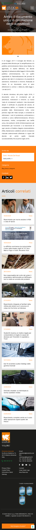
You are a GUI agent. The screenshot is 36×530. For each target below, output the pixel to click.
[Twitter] (10, 177)
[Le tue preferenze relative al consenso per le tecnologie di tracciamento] (33, 527)
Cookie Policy (6, 470)
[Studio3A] (10, 8)
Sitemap (4, 474)
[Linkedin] (7, 177)
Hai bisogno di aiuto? (18, 526)
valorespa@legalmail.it (26, 457)
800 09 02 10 (8, 3)
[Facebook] (3, 177)
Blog (3, 168)
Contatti (21, 468)
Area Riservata (23, 472)
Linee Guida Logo (24, 470)
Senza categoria (10, 168)
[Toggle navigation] (32, 8)
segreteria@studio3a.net (26, 453)
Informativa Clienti (7, 472)
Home (17, 28)
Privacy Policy (6, 468)
